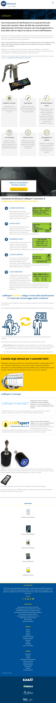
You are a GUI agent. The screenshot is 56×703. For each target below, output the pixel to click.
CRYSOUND (28, 644)
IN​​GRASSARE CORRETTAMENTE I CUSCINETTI (19, 58)
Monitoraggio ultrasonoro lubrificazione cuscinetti (28, 609)
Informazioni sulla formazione (28, 659)
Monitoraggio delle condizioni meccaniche (28, 607)
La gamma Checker (28, 638)
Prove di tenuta (28, 619)
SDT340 (28, 629)
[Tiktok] (30, 599)
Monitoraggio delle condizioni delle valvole (28, 616)
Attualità (28, 656)
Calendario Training (28, 661)
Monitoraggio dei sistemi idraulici (28, 617)
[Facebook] (23, 599)
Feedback (28, 668)
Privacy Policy (28, 666)
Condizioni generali (28, 670)
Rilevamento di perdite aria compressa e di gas (28, 610)
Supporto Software (28, 664)
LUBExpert (28, 635)
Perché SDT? (28, 654)
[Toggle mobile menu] (53, 2)
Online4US (28, 640)
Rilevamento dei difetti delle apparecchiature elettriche (28, 612)
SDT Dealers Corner (7, 673)
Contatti (28, 657)
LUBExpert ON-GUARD (28, 637)
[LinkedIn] (28, 599)
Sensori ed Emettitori (28, 645)
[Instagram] (25, 599)
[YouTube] (33, 599)
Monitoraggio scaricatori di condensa (28, 614)
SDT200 (28, 633)
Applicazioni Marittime (28, 621)
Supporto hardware (28, 663)
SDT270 (28, 631)
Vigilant (28, 642)
